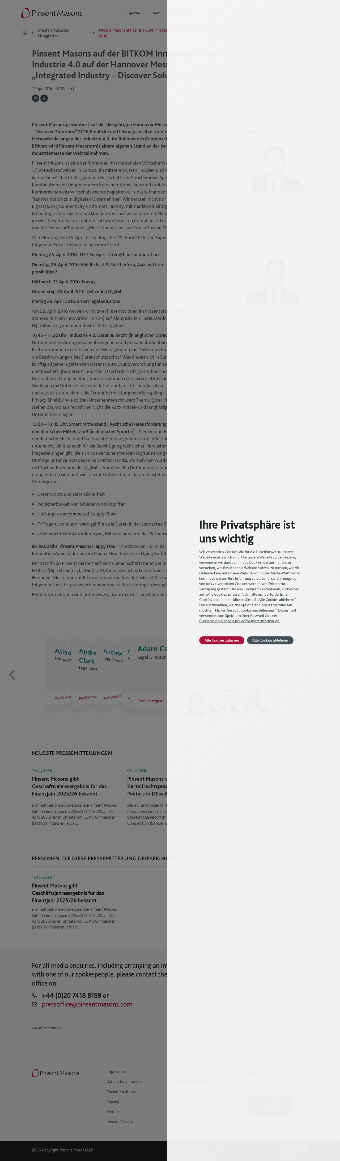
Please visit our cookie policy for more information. (239, 620)
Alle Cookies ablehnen (270, 640)
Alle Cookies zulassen (222, 640)
